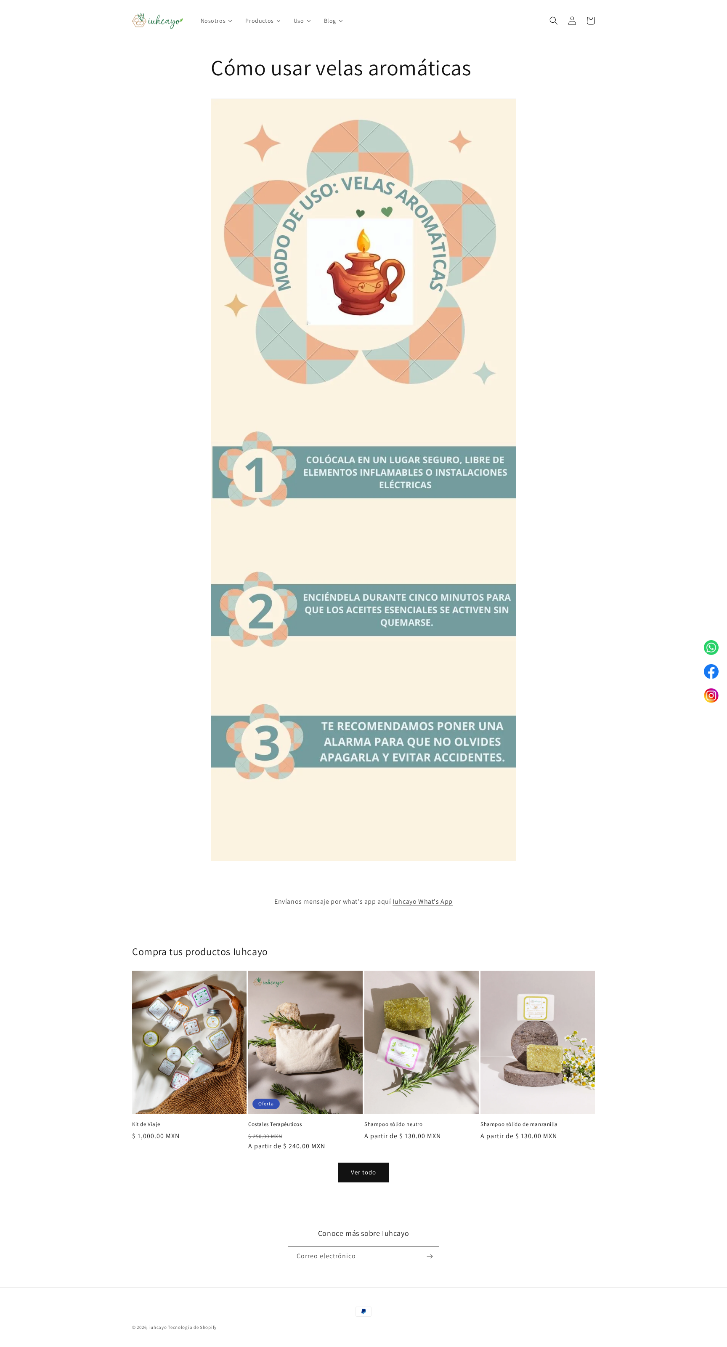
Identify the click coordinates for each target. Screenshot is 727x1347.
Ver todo (363, 1172)
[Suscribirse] (429, 1256)
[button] (553, 20)
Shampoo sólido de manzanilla (519, 1124)
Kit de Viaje (146, 1124)
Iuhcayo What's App (423, 901)
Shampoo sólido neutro (393, 1124)
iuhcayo (158, 1327)
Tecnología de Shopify (192, 1327)
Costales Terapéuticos (275, 1124)
